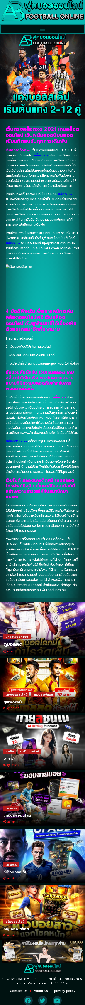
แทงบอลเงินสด (43, 695)
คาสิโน (10, 751)
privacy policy (64, 990)
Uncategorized (17, 637)
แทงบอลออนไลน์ (16, 695)
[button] (42, 29)
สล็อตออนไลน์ (15, 922)
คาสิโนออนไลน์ (29, 751)
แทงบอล (11, 808)
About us (41, 990)
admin (11, 821)
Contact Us (18, 990)
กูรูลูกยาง (13, 651)
